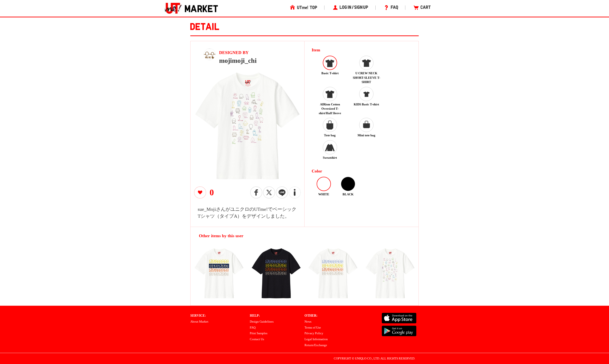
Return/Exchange (315, 345)
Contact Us (257, 339)
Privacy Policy (313, 333)
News (307, 321)
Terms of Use (312, 327)
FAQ (252, 327)
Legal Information (316, 339)
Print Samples (258, 333)
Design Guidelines (262, 321)
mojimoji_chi (238, 60)
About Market (199, 321)
